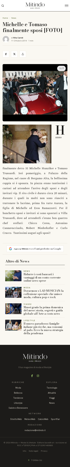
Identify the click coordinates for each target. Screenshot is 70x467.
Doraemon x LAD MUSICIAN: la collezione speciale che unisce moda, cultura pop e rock (44, 294)
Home (5, 18)
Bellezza (18, 392)
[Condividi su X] (14, 54)
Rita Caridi (18, 37)
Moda (18, 387)
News (13, 18)
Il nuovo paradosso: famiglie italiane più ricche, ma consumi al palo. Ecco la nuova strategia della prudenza (43, 328)
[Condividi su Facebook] (6, 54)
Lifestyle (18, 403)
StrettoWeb (16, 419)
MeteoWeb (29, 419)
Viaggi (52, 398)
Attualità (52, 392)
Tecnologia (52, 387)
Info (24, 451)
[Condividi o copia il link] (23, 54)
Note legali (33, 451)
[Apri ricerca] (2, 5)
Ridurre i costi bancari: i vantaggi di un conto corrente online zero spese (42, 277)
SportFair (55, 419)
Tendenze (18, 398)
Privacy (44, 451)
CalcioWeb (43, 419)
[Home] (35, 5)
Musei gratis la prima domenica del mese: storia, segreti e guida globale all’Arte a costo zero (43, 310)
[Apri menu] (67, 5)
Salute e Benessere (18, 407)
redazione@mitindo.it (35, 430)
